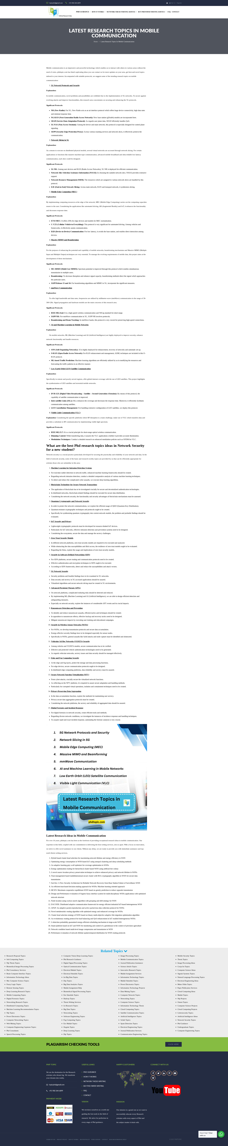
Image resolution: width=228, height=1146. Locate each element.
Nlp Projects (182, 999)
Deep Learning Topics (72, 1031)
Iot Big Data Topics (71, 977)
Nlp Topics (11, 1013)
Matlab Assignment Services (131, 974)
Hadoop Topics (69, 999)
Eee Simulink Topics (71, 995)
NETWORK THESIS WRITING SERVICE (121, 12)
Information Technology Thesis (132, 1006)
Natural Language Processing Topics (191, 977)
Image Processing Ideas (186, 963)
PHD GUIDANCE (89, 1072)
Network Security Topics (187, 1020)
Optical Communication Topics (75, 966)
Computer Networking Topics (17, 1020)
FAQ (169, 12)
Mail (171, 3)
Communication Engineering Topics (134, 1034)
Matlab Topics (183, 995)
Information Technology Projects (133, 988)
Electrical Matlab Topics (72, 970)
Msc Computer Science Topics (18, 981)
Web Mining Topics (14, 1023)
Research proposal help (117, 1139)
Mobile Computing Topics (16, 995)
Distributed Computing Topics (18, 1006)
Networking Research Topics (17, 1002)
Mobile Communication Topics (132, 959)
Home (96, 42)
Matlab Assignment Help (73, 988)
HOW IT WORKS (98, 12)
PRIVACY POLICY (62, 1139)
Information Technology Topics (132, 977)
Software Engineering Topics (74, 1016)
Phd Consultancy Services (16, 970)
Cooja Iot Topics (184, 966)
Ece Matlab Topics (70, 1023)
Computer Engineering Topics (189, 1031)
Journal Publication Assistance (132, 963)
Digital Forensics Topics (15, 999)
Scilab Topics (125, 1020)
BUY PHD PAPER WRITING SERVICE (151, 12)
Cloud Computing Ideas (186, 991)
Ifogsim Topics (69, 1027)
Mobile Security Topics (186, 956)
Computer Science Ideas (186, 970)
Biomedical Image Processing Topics (20, 966)
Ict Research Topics (71, 1006)
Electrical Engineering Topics (131, 1027)
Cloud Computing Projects (187, 1009)
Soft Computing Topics (15, 959)
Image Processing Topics (130, 956)
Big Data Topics (69, 1009)
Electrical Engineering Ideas (188, 981)
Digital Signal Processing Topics (75, 963)
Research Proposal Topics (16, 956)
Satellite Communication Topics (132, 1013)
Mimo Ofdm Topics (185, 984)
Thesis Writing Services (72, 1002)
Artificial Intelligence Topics (131, 1016)
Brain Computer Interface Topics (19, 974)
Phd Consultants (13, 1031)
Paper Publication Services (187, 988)
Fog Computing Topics (72, 1020)
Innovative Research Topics (131, 970)
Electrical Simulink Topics (73, 974)
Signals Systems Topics (186, 974)
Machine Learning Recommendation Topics (23, 1009)
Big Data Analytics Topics (73, 984)
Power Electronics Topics (16, 1016)
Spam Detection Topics (129, 1023)
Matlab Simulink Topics (129, 981)
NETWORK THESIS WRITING (94, 1081)
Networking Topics (71, 1013)
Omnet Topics (183, 1002)
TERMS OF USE (50, 1139)
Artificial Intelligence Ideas (188, 1016)
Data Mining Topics (128, 991)
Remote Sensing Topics (15, 988)
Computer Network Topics (130, 995)
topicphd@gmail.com (56, 1085)
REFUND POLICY (85, 1139)
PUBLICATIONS (95, 1139)
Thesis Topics (183, 959)
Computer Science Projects (187, 1006)
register (179, 3)
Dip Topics (68, 1034)
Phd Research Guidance (72, 959)
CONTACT (175, 12)
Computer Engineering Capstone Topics (21, 1027)
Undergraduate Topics (186, 1027)
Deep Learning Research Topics (18, 991)
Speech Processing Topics (16, 1034)
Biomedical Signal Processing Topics (77, 991)
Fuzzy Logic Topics (14, 984)
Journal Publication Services (131, 1031)
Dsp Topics (68, 981)
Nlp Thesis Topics (13, 963)
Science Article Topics (129, 966)
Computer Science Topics (130, 1002)
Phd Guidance (183, 1023)
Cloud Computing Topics (130, 1009)
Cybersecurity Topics (185, 1013)
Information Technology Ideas (18, 977)
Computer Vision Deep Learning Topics (78, 956)
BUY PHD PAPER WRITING (93, 1086)
